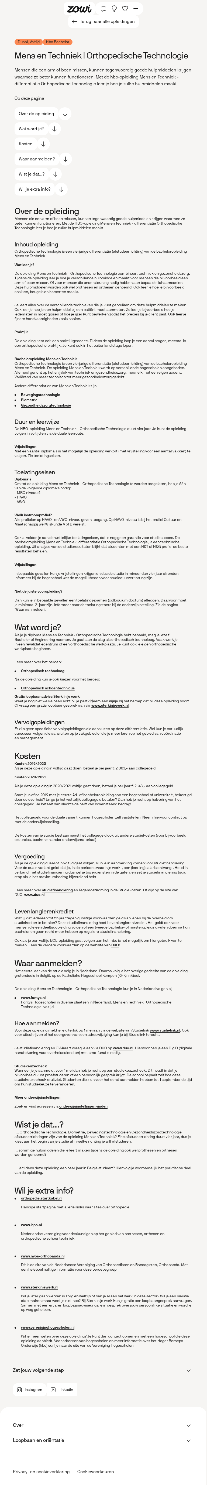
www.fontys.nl (33, 997)
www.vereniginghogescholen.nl (47, 1327)
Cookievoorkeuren (95, 1471)
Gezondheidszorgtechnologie (46, 405)
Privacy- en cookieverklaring (41, 1471)
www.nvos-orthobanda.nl (42, 1256)
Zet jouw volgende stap (38, 1370)
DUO (115, 945)
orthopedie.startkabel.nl (41, 1198)
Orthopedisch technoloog (42, 671)
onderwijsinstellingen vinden (83, 1106)
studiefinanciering (57, 890)
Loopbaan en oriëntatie (38, 1440)
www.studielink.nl (165, 1030)
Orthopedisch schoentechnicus (48, 688)
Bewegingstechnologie (40, 395)
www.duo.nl (34, 894)
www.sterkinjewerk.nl (110, 705)
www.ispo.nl (31, 1225)
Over (18, 1425)
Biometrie (29, 400)
